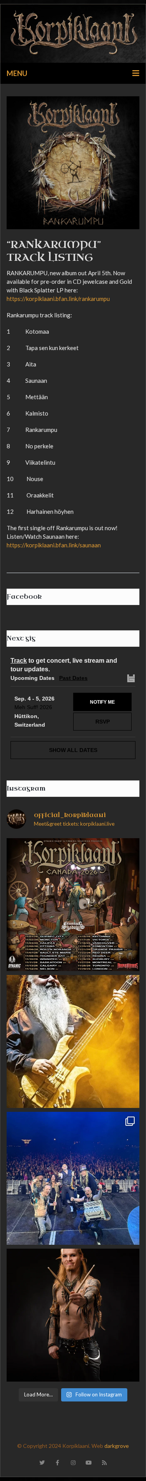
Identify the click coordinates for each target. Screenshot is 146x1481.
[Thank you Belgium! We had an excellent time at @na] (73, 1178)
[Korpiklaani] (73, 33)
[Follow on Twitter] (42, 1462)
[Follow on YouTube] (89, 1462)
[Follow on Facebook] (57, 1462)
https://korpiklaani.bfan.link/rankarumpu (58, 298)
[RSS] (104, 1462)
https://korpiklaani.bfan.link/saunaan (54, 545)
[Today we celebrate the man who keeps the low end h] (73, 1041)
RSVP (102, 721)
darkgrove (116, 1445)
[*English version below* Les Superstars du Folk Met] (73, 904)
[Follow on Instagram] (73, 1462)
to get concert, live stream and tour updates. (64, 664)
